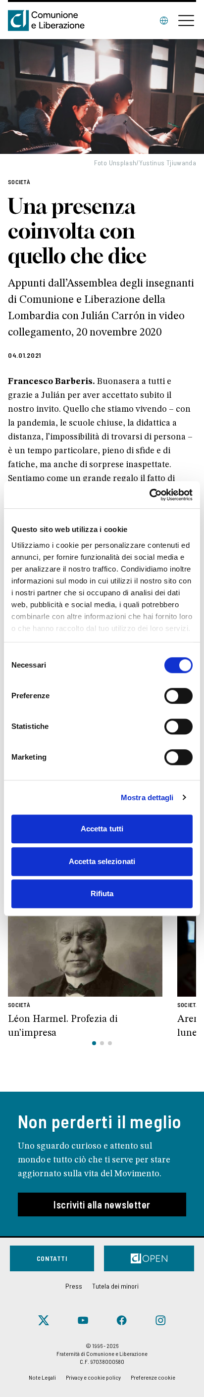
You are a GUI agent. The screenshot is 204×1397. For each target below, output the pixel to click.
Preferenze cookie (153, 1377)
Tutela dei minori (115, 1286)
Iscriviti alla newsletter (102, 1204)
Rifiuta (102, 893)
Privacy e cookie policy (93, 1377)
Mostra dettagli (147, 797)
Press (73, 1286)
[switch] (178, 696)
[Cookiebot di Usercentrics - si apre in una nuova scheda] (149, 494)
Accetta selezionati (102, 861)
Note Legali (42, 1377)
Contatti (52, 1258)
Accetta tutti (102, 828)
